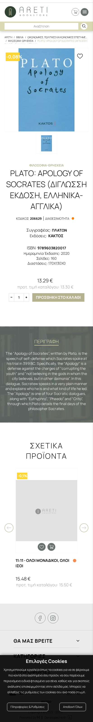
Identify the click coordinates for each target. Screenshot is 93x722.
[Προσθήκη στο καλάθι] (51, 547)
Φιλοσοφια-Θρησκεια (20, 40)
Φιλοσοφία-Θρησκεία (46, 165)
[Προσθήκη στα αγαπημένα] (80, 57)
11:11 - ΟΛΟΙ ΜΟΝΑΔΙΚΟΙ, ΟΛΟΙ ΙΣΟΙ (42, 563)
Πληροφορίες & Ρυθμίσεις (28, 707)
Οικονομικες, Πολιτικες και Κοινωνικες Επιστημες (57, 37)
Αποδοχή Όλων (72, 707)
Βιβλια (19, 37)
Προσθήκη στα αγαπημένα (42, 547)
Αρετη (8, 37)
